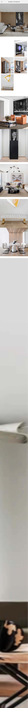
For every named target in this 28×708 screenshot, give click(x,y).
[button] (22, 2)
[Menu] (2, 2)
